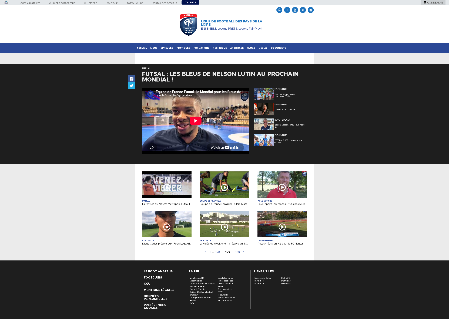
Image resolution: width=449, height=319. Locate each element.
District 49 (259, 284)
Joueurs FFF (223, 295)
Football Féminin (197, 289)
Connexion (435, 2)
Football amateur (198, 286)
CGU (147, 283)
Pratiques (183, 48)
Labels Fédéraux (225, 278)
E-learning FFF (196, 281)
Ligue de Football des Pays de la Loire (231, 22)
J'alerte (190, 2)
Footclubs (153, 277)
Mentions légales (159, 290)
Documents (278, 48)
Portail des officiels (164, 3)
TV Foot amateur (225, 284)
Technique (220, 48)
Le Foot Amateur (158, 271)
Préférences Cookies (155, 306)
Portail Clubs (135, 3)
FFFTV (220, 292)
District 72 (285, 278)
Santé (220, 286)
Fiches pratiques (225, 281)
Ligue (153, 48)
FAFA (192, 303)
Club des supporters (62, 3)
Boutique (112, 3)
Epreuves (167, 48)
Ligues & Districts (29, 3)
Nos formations (225, 300)
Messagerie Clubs (262, 278)
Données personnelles (155, 297)
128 (217, 252)
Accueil (142, 48)
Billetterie (90, 3)
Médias (263, 48)
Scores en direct (225, 289)
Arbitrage (237, 48)
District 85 (285, 284)
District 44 (259, 281)
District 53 (285, 281)
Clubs (251, 48)
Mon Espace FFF (197, 278)
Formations (201, 48)
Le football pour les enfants (202, 284)
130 (237, 252)
